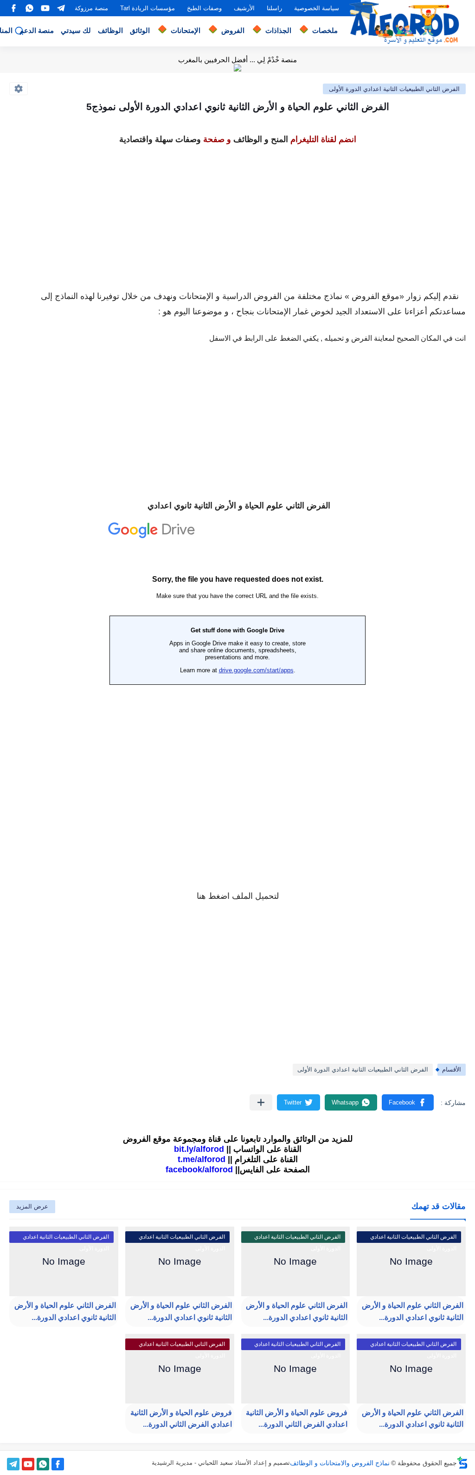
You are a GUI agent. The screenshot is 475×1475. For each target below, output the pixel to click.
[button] (408, 1102)
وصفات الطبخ (204, 8)
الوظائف (110, 30)
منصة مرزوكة (91, 8)
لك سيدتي (76, 30)
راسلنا (274, 8)
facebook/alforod (199, 1169)
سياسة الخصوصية (316, 8)
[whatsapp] (29, 8)
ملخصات (325, 30)
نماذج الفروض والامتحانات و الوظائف (340, 1463)
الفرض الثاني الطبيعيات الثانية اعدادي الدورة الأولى (394, 88)
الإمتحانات (185, 30)
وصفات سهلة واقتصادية (160, 139)
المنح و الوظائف (260, 139)
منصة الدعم (36, 30)
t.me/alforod (201, 1159)
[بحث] (19, 31)
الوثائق (140, 30)
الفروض (232, 30)
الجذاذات (278, 30)
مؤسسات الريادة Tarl (147, 8)
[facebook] (13, 8)
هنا (201, 896)
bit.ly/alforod (199, 1149)
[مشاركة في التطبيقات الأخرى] (261, 1102)
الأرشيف (244, 8)
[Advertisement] (237, 213)
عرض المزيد (32, 1206)
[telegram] (60, 8)
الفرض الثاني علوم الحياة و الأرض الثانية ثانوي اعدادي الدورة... (412, 1311)
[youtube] (45, 8)
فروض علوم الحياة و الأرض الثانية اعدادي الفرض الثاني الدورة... (296, 1419)
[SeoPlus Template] (462, 1462)
